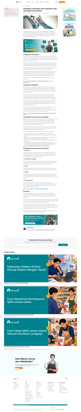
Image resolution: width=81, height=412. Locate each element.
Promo (37, 390)
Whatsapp (62, 386)
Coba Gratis (62, 2)
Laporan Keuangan (28, 390)
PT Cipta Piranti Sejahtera (22, 409)
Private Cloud (38, 395)
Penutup (6, 16)
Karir (50, 386)
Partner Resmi (50, 387)
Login (56, 2)
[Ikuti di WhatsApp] (54, 409)
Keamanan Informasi (51, 390)
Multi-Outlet (27, 392)
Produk (28, 2)
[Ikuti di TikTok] (59, 409)
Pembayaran (27, 387)
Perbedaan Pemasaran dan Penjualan (10, 14)
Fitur (33, 2)
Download (38, 393)
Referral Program (39, 396)
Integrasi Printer (28, 399)
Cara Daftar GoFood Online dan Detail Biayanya (38, 188)
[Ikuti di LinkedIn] (63, 409)
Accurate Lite (16, 386)
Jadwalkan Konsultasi (19, 368)
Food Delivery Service (28, 396)
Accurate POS (16, 387)
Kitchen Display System (29, 395)
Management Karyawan (29, 398)
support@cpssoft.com (63, 389)
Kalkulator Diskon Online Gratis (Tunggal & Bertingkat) (16, 283)
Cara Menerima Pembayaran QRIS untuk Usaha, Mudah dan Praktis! (19, 314)
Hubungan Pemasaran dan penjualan (10, 12)
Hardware (41, 2)
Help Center (38, 386)
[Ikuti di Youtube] (61, 409)
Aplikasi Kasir (27, 5)
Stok (26, 389)
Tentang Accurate (51, 384)
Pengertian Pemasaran (8, 9)
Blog (24, 5)
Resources (47, 2)
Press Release (50, 389)
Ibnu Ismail (6, 284)
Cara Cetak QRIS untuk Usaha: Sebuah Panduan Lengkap (16, 346)
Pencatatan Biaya (28, 401)
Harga (37, 2)
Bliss (14, 389)
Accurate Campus (39, 384)
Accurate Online (16, 384)
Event (37, 389)
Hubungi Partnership (64, 392)
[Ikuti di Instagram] (52, 409)
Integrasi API (38, 392)
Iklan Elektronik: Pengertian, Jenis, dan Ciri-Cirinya (38, 145)
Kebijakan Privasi (38, 409)
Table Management (28, 393)
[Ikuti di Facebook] (56, 409)
